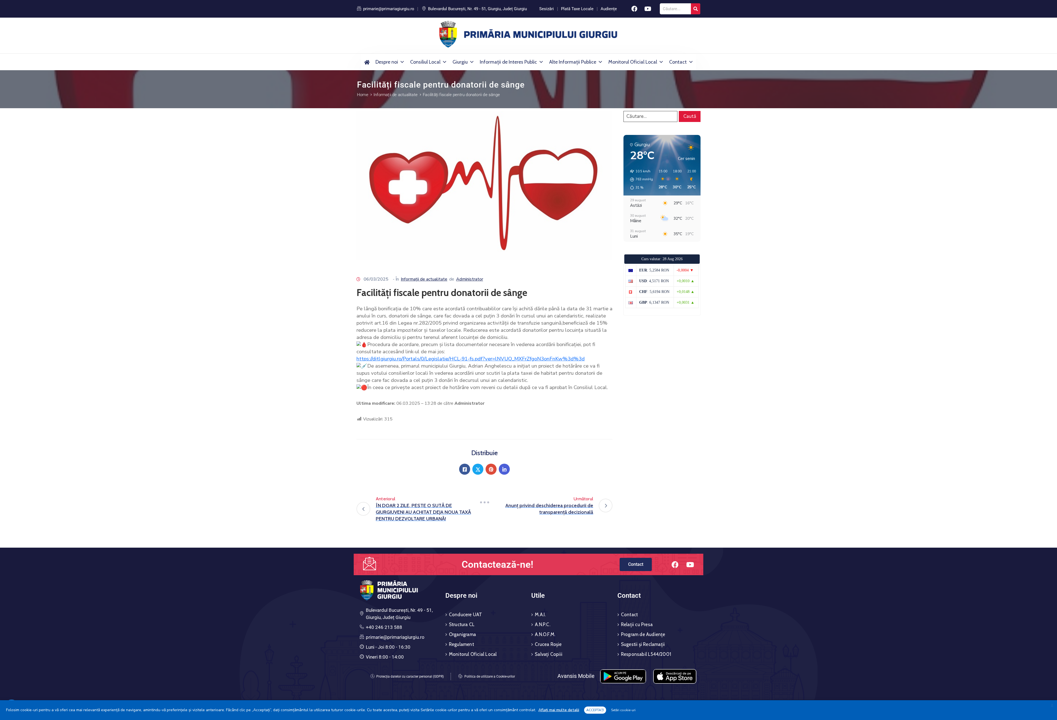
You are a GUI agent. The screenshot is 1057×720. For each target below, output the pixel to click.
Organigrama (462, 634)
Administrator (469, 279)
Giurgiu (460, 62)
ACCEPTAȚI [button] (595, 710)
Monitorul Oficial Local (632, 62)
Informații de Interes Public (508, 62)
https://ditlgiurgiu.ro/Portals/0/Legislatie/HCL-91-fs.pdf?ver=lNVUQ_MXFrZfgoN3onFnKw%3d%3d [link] (470, 358)
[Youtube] (648, 9)
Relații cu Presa (637, 624)
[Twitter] (477, 469)
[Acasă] (367, 62)
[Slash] (484, 502)
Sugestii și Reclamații (643, 644)
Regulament (461, 644)
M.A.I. (540, 614)
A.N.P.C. (542, 624)
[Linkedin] (504, 469)
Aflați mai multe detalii (558, 710)
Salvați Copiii (548, 654)
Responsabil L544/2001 (646, 654)
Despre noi (386, 62)
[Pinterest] (491, 469)
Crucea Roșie (548, 644)
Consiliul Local (425, 62)
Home (362, 94)
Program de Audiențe (643, 634)
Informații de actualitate (396, 94)
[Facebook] (634, 9)
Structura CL (462, 624)
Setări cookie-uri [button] (623, 710)
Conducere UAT (465, 614)
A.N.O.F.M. (545, 634)
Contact (678, 62)
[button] (639, 179)
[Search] (695, 8)
